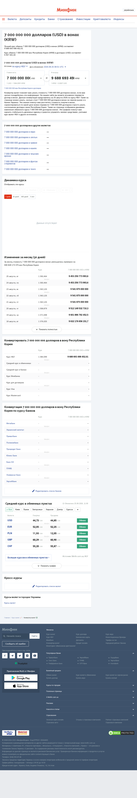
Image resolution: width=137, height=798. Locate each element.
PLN (9, 533)
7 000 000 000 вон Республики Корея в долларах (22, 88)
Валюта (12, 19)
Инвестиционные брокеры (116, 637)
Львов (26, 509)
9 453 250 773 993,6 (78, 276)
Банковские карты (83, 637)
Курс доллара (81, 634)
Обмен (82, 520)
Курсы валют (10, 603)
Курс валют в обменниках (86, 675)
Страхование (65, 19)
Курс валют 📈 (17, 617)
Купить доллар (52, 678)
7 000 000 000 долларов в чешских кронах (21, 155)
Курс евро (109, 634)
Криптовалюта (102, 19)
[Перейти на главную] (68, 10)
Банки (51, 19)
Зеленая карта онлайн (55, 720)
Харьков (49, 509)
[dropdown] (77, 509)
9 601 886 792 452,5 (78, 315)
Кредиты (39, 19)
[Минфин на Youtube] (34, 655)
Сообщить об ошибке (15, 644)
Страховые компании (114, 723)
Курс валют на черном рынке (117, 675)
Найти (34, 636)
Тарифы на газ (111, 640)
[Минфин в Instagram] (27, 655)
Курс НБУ (49, 637)
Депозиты (25, 19)
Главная (7, 617)
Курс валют (50, 634)
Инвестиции (83, 19)
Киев (17, 509)
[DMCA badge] (121, 733)
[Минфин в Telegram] (12, 655)
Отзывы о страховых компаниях (88, 720)
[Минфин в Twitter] (19, 655)
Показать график (48, 566)
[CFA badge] (36, 733)
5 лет (32, 197)
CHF (9, 546)
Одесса (69, 509)
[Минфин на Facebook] (4, 655)
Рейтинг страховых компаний (117, 720)
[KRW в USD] (46, 78)
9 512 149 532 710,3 (78, 308)
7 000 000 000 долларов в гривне (20, 143)
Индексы (118, 19)
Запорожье (37, 509)
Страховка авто (52, 723)
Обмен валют (51, 675)
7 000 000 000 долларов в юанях (20, 148)
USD (9, 520)
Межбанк (49, 640)
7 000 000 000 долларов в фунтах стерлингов (21, 162)
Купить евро (80, 678)
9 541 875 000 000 (79, 289)
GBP (9, 539)
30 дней (16, 197)
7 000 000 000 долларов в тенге (20, 169)
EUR (9, 526)
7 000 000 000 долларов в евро (19, 132)
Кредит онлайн (81, 643)
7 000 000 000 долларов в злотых (20, 137)
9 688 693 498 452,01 (78, 357)
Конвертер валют (52, 643)
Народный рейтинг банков (116, 643)
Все (10, 509)
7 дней (8, 197)
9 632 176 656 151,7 (78, 321)
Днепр (60, 509)
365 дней (24, 197)
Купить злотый (111, 678)
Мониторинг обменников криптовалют (60, 646)
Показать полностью (48, 329)
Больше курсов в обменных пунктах (28, 557)
